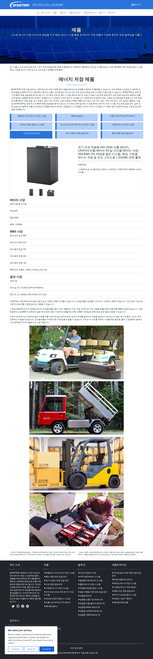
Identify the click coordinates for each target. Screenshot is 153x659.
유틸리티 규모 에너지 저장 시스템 (31, 116)
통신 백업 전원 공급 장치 (122, 133)
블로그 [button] (102, 12)
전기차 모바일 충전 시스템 (125, 594)
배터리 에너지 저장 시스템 (125, 583)
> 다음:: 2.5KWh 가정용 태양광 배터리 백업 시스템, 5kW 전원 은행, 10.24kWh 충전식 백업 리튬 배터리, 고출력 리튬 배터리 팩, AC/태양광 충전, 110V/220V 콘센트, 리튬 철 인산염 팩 (110, 553)
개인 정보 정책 (76, 648)
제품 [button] (54, 12)
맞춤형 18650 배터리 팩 (90, 615)
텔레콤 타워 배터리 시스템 (91, 580)
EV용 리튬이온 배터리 (123, 579)
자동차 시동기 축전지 (123, 598)
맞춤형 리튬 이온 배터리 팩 (91, 599)
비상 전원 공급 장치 (31, 133)
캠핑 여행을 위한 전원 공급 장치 (93, 592)
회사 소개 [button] (45, 12)
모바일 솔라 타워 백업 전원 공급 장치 (126, 574)
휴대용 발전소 (77, 116)
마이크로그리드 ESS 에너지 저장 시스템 (77, 124)
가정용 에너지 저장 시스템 (122, 124)
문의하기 (112, 12)
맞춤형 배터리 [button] (90, 12)
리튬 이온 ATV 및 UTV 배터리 (122, 116)
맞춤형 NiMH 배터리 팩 (90, 607)
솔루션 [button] (63, 12)
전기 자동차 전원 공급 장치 (77, 133)
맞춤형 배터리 (86, 595)
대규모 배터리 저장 (88, 572)
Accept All (47, 649)
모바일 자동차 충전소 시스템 (32, 124)
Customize (15, 649)
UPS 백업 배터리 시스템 (90, 576)
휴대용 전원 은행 (121, 602)
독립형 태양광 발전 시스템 (91, 588)
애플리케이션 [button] (74, 12)
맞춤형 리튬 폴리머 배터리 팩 (92, 603)
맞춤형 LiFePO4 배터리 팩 (91, 611)
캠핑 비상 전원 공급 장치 (124, 591)
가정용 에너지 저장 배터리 (125, 587)
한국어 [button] (137, 4)
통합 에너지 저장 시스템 (90, 584)
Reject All (31, 649)
